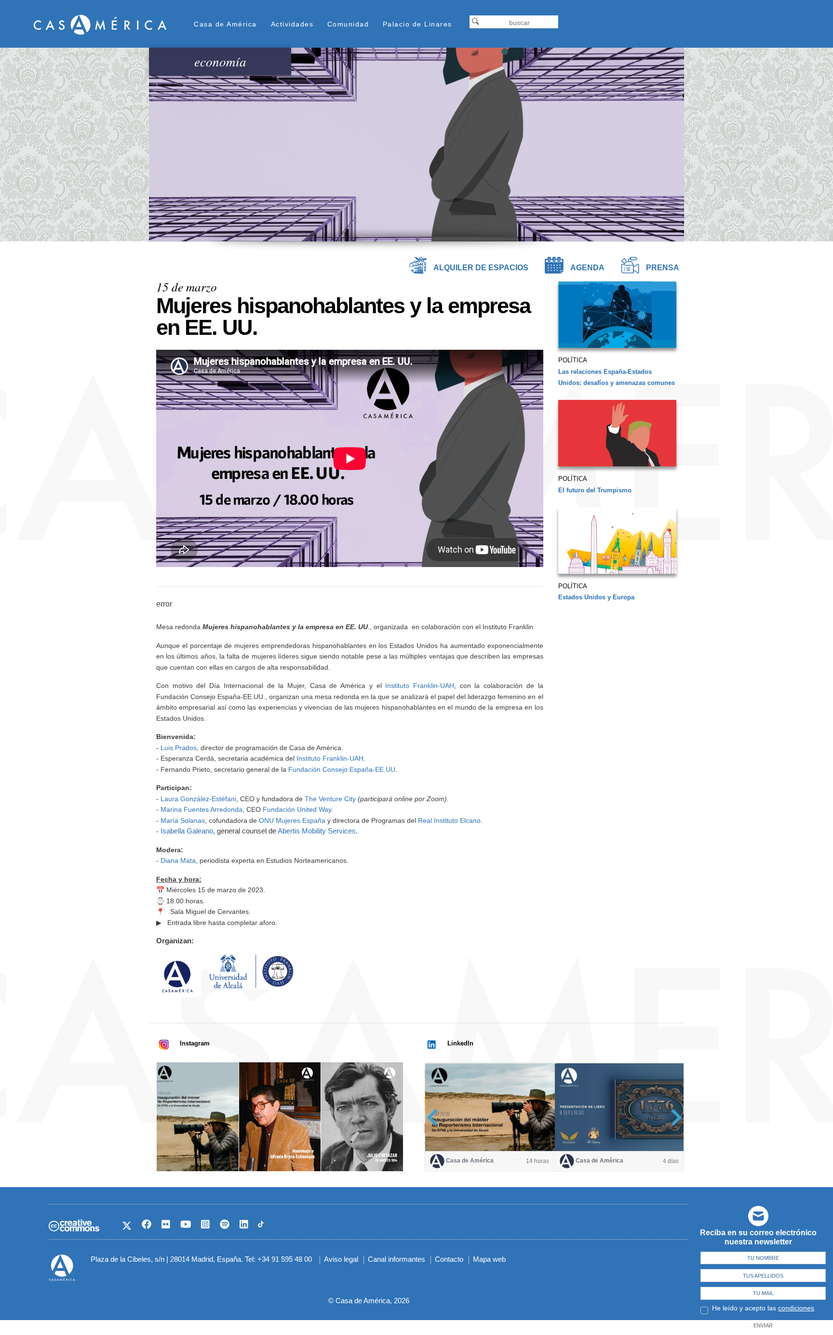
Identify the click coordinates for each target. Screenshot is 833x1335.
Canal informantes (396, 1259)
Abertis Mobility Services (317, 831)
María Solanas (183, 820)
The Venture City (330, 799)
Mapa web (489, 1259)
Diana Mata (178, 860)
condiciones (796, 1308)
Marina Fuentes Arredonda (201, 809)
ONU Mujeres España (292, 820)
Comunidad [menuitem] (348, 24)
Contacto (449, 1259)
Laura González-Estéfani (198, 799)
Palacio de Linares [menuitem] (417, 24)
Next (673, 1117)
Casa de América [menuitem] (225, 24)
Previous (435, 1117)
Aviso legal (341, 1259)
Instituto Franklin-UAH (419, 685)
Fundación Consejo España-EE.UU (341, 769)
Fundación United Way (297, 809)
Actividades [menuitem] (292, 24)
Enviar (763, 1325)
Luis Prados (179, 748)
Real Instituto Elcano (449, 820)
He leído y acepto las (763, 1308)
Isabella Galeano (187, 831)
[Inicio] (100, 24)
